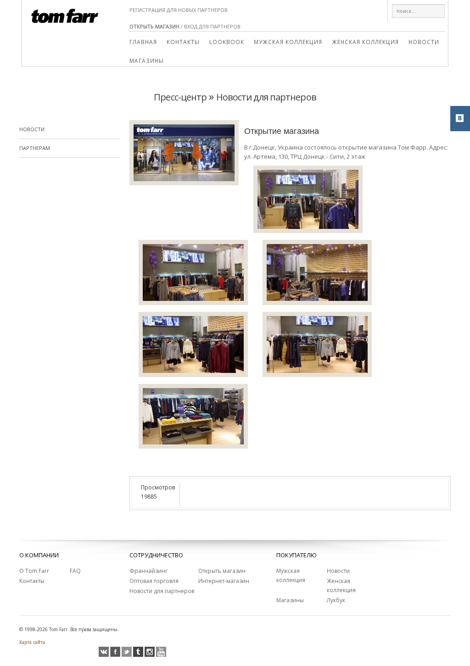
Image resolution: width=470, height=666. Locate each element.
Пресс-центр (180, 97)
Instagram (150, 652)
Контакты (183, 41)
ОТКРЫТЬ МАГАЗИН (154, 26)
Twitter (127, 652)
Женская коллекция (365, 41)
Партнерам (34, 147)
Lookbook (226, 41)
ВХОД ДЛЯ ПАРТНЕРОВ (212, 26)
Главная (143, 41)
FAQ (75, 571)
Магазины (146, 60)
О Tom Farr (34, 571)
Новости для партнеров (266, 97)
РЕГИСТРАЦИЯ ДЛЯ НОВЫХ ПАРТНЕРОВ (178, 9)
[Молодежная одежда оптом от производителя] (65, 11)
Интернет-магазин (223, 581)
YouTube (161, 652)
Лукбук (336, 600)
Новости (423, 41)
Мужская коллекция (288, 41)
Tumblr (138, 652)
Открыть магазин (222, 571)
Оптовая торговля (154, 581)
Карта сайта (32, 642)
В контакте (104, 652)
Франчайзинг (148, 571)
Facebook (115, 652)
